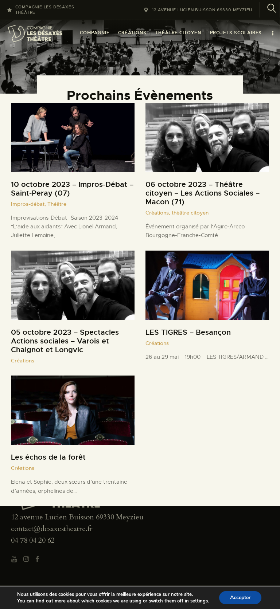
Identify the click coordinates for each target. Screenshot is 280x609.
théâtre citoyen (190, 212)
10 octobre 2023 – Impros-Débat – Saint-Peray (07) (72, 189)
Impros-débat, (29, 204)
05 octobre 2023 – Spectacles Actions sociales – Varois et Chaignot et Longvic (65, 341)
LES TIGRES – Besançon (188, 332)
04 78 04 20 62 (33, 540)
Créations (22, 360)
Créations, (158, 212)
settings (199, 601)
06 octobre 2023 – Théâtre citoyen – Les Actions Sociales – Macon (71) (202, 193)
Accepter (240, 597)
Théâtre (56, 204)
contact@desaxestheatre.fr (52, 529)
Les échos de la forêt (48, 457)
